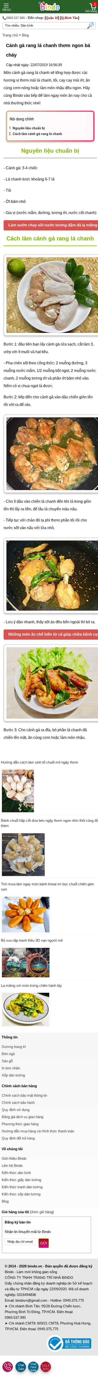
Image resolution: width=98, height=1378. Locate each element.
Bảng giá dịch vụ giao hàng (22, 1117)
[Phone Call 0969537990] (7, 1367)
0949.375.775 (73, 1300)
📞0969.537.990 (13, 18)
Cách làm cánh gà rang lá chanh (37, 134)
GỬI (43, 1243)
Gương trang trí (14, 1047)
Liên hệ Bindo (12, 1166)
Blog (25, 35)
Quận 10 (52, 18)
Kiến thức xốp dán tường (21, 1194)
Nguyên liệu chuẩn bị (29, 128)
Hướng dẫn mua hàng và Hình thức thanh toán (38, 1131)
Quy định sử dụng (15, 1110)
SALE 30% (45, 1367)
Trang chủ (10, 35)
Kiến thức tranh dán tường (22, 1187)
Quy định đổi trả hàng (18, 1138)
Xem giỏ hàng (42, 1212)
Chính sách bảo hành (18, 1102)
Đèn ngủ (8, 1054)
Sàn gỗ (7, 1061)
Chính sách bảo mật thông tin (24, 1095)
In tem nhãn (11, 1068)
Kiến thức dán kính (16, 1173)
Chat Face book (33, 1367)
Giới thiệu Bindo (14, 1158)
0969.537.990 (15, 1317)
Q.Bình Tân (69, 18)
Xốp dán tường (13, 1075)
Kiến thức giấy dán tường (21, 1180)
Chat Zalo (21, 1367)
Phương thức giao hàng (20, 1124)
